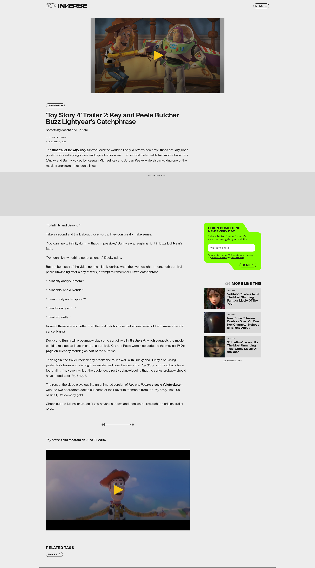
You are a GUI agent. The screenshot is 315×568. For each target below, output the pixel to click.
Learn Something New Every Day (224, 229)
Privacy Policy (237, 257)
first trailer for (70, 150)
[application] (157, 55)
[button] (157, 55)
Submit (246, 265)
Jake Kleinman (59, 137)
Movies (52, 554)
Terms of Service (219, 257)
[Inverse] (72, 6)
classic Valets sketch (167, 385)
